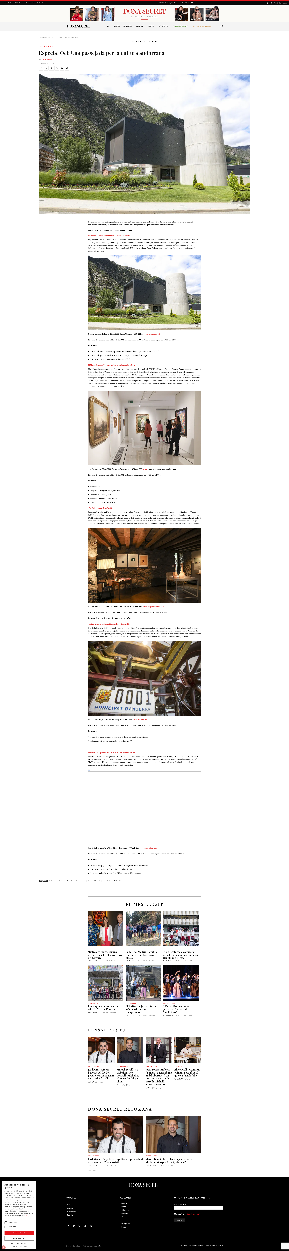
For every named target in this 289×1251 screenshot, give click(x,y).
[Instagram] (186, 3)
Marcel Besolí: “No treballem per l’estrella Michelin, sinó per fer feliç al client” (128, 1075)
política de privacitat (192, 1214)
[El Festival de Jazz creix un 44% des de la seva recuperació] (143, 983)
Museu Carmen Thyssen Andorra (76, 881)
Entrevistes (93, 1066)
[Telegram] (67, 68)
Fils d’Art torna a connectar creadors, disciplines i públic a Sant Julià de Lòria (181, 955)
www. (145, 469)
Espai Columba (60, 881)
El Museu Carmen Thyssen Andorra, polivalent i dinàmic (111, 365)
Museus (153, 41)
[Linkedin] (62, 68)
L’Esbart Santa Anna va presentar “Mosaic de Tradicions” (176, 1009)
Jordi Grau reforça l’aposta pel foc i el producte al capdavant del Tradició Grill (101, 1074)
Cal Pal (51, 881)
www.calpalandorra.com (153, 606)
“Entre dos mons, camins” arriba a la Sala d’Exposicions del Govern (105, 955)
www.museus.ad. (153, 334)
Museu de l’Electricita (94, 881)
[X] (189, 3)
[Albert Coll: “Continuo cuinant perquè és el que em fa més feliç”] (187, 1050)
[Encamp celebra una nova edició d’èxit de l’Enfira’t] (105, 983)
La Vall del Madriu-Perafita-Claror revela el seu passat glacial (142, 955)
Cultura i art (42, 37)
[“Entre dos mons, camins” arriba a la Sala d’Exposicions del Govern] (105, 928)
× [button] (33, 1183)
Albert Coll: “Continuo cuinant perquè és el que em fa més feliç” (187, 1072)
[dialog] (19, 1215)
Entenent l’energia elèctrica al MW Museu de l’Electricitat (111, 752)
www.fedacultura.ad (148, 848)
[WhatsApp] (56, 68)
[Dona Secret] (144, 1185)
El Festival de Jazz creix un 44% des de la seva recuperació (141, 1009)
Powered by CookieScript (19, 1246)
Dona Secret (47, 60)
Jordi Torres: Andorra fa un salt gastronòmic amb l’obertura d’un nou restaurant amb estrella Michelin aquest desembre (159, 1077)
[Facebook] (183, 3)
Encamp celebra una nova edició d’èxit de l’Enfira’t (103, 1007)
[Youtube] (192, 3)
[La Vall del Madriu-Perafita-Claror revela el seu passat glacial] (143, 928)
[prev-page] (90, 1093)
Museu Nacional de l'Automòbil (112, 881)
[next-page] (94, 1093)
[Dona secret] (78, 26)
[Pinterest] (51, 68)
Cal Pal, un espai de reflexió (100, 508)
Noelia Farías (122, 1084)
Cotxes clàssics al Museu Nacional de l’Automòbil (108, 624)
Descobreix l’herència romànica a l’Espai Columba (109, 235)
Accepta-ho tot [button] (19, 1233)
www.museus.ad (140, 719)
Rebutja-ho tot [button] (19, 1238)
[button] (222, 26)
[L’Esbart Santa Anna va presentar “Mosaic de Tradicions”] (181, 983)
